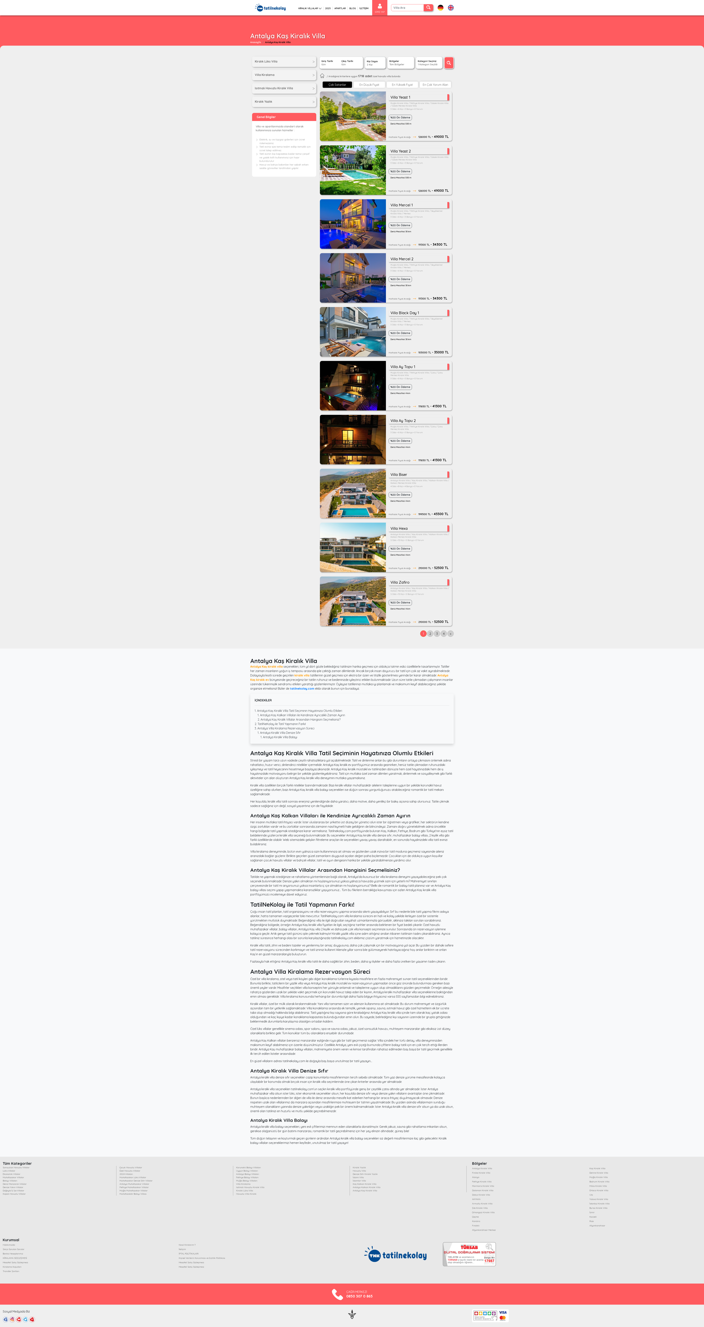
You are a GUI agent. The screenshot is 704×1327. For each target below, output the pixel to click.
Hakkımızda (9, 1244)
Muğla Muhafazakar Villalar (134, 1190)
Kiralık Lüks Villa (244, 1190)
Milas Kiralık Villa (598, 1186)
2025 (328, 8)
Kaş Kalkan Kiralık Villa (364, 1184)
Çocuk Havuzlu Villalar (131, 1167)
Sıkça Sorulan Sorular (13, 1249)
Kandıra (476, 1221)
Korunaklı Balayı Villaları (248, 1167)
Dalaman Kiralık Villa (482, 1190)
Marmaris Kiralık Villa (483, 1186)
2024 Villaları (126, 1174)
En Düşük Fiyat (369, 85)
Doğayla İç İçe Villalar (13, 1190)
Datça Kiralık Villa (481, 1194)
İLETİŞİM (364, 8)
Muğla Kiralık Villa (598, 1177)
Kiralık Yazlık (359, 1167)
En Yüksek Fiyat (402, 85)
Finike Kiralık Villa (481, 1172)
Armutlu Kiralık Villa (482, 1203)
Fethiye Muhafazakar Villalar (134, 1187)
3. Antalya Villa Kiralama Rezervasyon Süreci (284, 728)
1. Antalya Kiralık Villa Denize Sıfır (279, 733)
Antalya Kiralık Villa (482, 1168)
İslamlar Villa (359, 1180)
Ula (591, 1194)
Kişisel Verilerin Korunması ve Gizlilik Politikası (202, 1258)
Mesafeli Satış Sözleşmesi (15, 1262)
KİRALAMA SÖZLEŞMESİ (15, 1258)
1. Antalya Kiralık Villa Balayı (279, 737)
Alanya (475, 1177)
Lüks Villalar (9, 1170)
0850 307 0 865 (359, 1296)
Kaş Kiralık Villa (597, 1168)
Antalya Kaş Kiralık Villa (365, 1190)
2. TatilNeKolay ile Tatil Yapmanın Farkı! (280, 724)
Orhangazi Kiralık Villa (483, 1212)
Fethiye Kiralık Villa (482, 1181)
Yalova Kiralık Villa (598, 1199)
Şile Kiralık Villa (480, 1208)
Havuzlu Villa (359, 1170)
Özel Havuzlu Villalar (130, 1170)
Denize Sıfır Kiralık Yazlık (365, 1174)
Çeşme (475, 1216)
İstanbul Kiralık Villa (599, 1203)
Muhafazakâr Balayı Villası (133, 1193)
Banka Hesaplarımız (13, 1253)
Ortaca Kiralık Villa (598, 1190)
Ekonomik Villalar (11, 1174)
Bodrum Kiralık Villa (599, 1181)
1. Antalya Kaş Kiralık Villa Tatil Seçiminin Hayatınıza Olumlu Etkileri (298, 711)
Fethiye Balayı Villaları (247, 1177)
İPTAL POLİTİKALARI (189, 1253)
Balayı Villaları (10, 1180)
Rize (591, 1221)
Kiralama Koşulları (12, 1266)
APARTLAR (340, 8)
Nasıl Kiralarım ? (187, 1244)
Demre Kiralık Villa (598, 1172)
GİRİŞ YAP (380, 11)
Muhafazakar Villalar (13, 1177)
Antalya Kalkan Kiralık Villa (366, 1187)
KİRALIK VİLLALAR (308, 8)
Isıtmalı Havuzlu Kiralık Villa (250, 1187)
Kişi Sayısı (372, 63)
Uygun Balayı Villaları (247, 1170)
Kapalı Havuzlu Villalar (14, 1193)
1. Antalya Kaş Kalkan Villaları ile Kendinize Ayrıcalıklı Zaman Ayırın (301, 715)
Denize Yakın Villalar (13, 1187)
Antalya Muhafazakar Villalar (134, 1184)
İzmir (592, 1212)
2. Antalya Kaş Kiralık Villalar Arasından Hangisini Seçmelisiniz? (299, 719)
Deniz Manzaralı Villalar (15, 1184)
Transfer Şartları (11, 1271)
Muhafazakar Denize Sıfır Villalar (136, 1180)
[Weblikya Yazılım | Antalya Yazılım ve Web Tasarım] (352, 1314)
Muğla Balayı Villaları (246, 1180)
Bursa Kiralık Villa (598, 1208)
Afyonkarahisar (597, 1225)
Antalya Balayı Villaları (247, 1174)
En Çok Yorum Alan (435, 85)
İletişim (182, 1249)
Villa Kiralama (243, 1184)
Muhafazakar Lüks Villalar (133, 1177)
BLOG (352, 8)
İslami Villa (358, 1177)
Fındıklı (475, 1225)
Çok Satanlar (337, 85)
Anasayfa (255, 42)
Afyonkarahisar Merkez (484, 1230)
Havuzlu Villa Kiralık (246, 1193)
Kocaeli (593, 1216)
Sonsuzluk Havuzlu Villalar (16, 1167)
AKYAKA (476, 1199)
